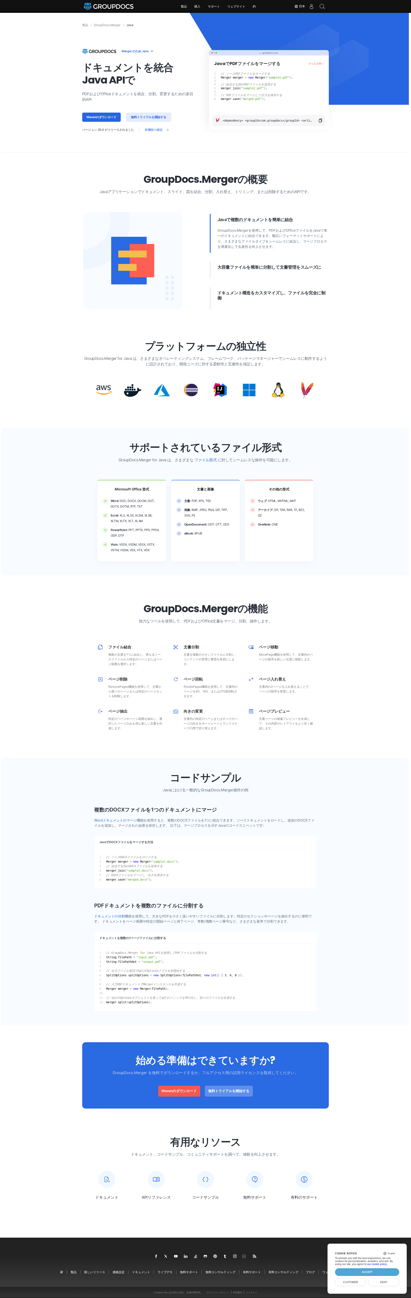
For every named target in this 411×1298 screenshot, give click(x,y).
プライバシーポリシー (218, 1292)
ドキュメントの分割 (109, 916)
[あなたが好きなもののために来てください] (225, 1256)
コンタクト (251, 1292)
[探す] (322, 6)
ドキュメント (141, 1272)
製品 (184, 6)
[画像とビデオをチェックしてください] (235, 1256)
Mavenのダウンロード (101, 117)
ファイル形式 (205, 460)
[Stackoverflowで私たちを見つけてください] (195, 1256)
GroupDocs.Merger (107, 25)
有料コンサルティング (283, 1272)
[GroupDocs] (109, 6)
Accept (367, 1272)
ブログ (310, 1272)
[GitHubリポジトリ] (205, 1256)
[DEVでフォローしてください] (245, 1256)
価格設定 (119, 1272)
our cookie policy (377, 1264)
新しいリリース (94, 1272)
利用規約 (237, 1292)
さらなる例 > (316, 63)
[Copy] (321, 120)
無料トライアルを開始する (148, 117)
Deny (383, 1282)
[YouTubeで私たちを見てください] (176, 1256)
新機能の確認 (153, 129)
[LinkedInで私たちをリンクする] (186, 1256)
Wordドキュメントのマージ (115, 820)
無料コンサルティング (220, 1272)
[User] (311, 6)
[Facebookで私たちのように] (156, 1256)
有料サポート (252, 1272)
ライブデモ (165, 1272)
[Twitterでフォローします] (166, 1256)
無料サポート (189, 1272)
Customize (350, 1282)
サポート (214, 6)
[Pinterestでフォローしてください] (215, 1256)
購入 (197, 6)
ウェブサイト (236, 6)
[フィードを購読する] (255, 1256)
